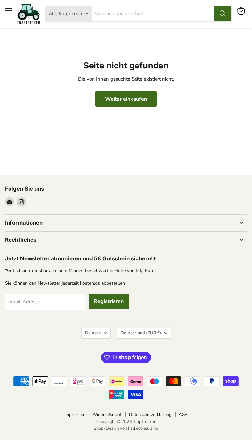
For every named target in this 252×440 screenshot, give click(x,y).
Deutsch (93, 333)
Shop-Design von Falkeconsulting (126, 428)
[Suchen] (222, 13)
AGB (183, 415)
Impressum (74, 415)
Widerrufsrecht (107, 415)
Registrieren (109, 301)
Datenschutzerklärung (150, 415)
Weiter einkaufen (126, 99)
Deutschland (141, 333)
